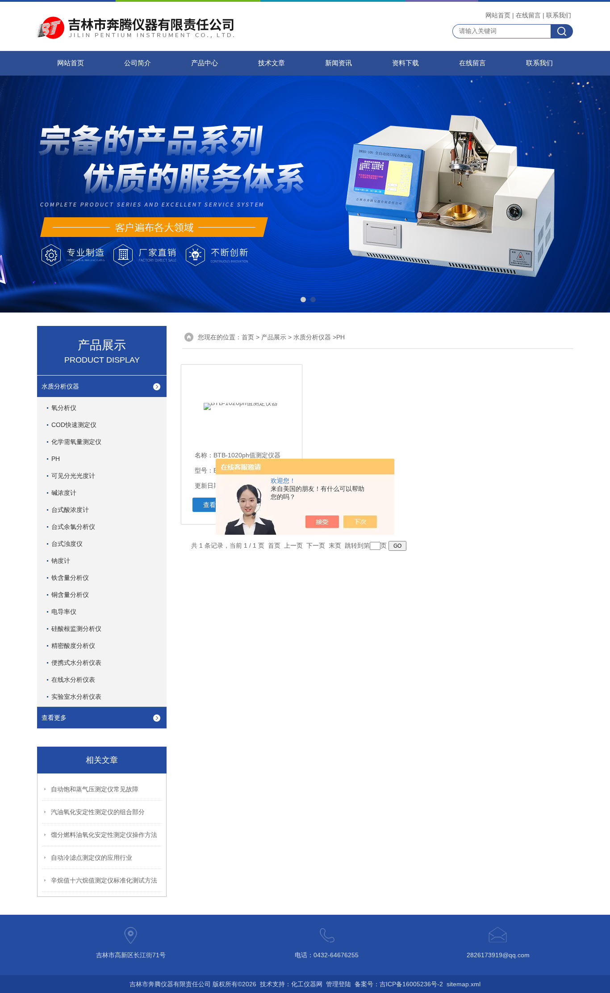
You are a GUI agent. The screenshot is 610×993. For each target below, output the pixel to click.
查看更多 (54, 717)
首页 (248, 337)
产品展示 (273, 337)
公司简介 (137, 63)
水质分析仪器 (60, 386)
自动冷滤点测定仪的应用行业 (91, 857)
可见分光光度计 (73, 475)
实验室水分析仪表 (76, 696)
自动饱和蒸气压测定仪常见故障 (94, 789)
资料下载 (405, 63)
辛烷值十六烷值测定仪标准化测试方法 (104, 880)
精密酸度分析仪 (73, 645)
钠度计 (60, 560)
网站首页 (497, 15)
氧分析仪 (63, 407)
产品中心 (204, 63)
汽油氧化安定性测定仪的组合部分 (98, 812)
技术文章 (271, 63)
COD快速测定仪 (73, 424)
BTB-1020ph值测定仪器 (246, 455)
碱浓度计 (63, 492)
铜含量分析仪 (70, 594)
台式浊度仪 (67, 543)
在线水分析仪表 (73, 679)
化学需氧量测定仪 (76, 441)
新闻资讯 (338, 63)
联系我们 (558, 15)
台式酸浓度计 (70, 509)
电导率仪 (63, 611)
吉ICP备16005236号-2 (411, 984)
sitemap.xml (463, 984)
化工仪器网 (306, 984)
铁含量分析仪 (70, 577)
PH (55, 458)
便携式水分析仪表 (76, 662)
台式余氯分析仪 (73, 526)
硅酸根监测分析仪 (76, 628)
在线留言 (528, 15)
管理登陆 (338, 984)
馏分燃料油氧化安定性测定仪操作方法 (104, 834)
